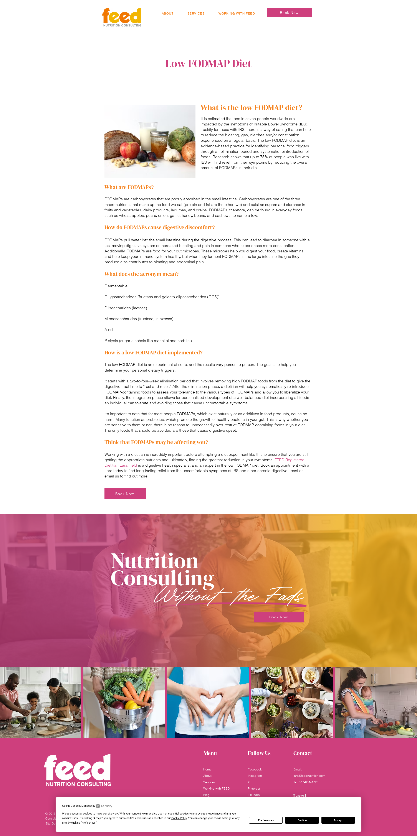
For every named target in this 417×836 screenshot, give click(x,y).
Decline (302, 820)
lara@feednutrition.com (309, 776)
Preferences (266, 820)
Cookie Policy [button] (179, 818)
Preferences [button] (89, 822)
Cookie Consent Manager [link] (77, 805)
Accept (338, 820)
